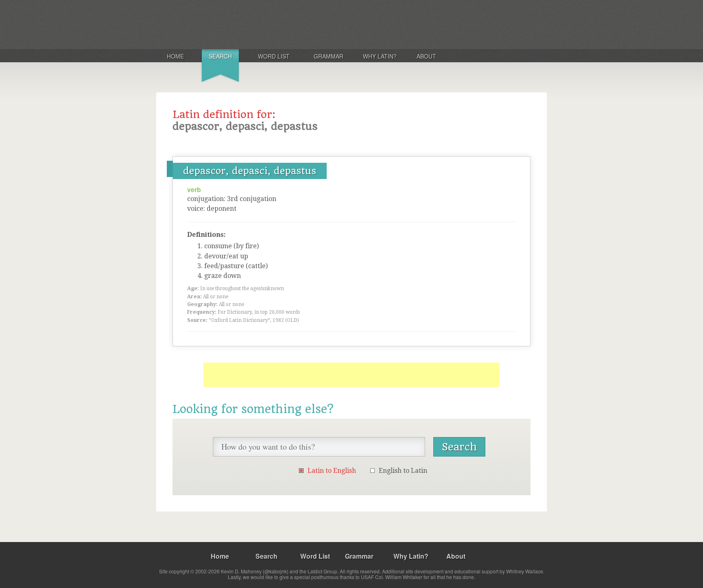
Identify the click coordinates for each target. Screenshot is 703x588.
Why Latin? (380, 56)
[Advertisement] (351, 375)
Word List (274, 56)
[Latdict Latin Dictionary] (263, 24)
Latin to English (332, 470)
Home (175, 56)
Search (220, 56)
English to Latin (403, 470)
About (426, 56)
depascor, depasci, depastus (250, 171)
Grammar (328, 56)
